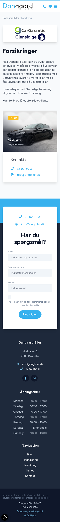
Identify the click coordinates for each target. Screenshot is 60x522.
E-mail (11, 282)
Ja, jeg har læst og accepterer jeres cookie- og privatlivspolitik (30, 303)
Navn (10, 251)
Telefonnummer (16, 267)
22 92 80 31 (24, 168)
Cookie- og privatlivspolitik (30, 511)
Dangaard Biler (11, 18)
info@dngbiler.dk (28, 174)
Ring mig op (30, 314)
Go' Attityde (30, 515)
